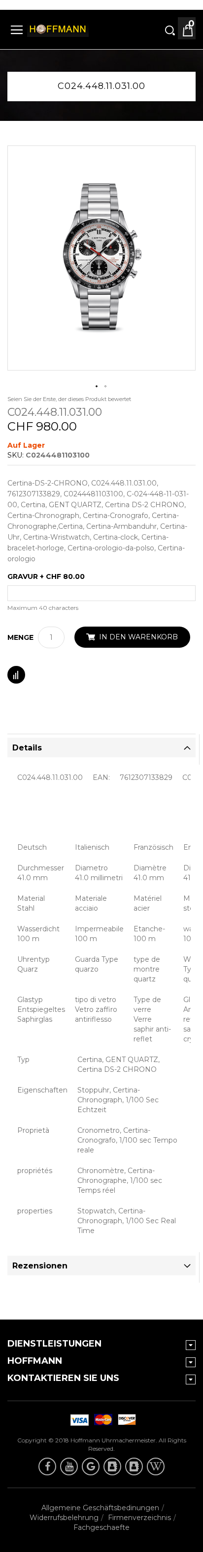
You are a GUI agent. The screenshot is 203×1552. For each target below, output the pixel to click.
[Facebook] (47, 1466)
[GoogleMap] (91, 1466)
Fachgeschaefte (101, 1527)
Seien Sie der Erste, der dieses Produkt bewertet (69, 399)
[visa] (101, 1419)
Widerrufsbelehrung (64, 1517)
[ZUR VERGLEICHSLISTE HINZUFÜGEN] (16, 675)
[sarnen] (134, 1466)
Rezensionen (40, 1265)
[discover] (78, 1419)
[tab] (101, 747)
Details (27, 747)
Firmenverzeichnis (139, 1517)
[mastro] (125, 1419)
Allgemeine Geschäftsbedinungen (100, 1507)
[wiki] (156, 1466)
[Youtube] (69, 1466)
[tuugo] (112, 1466)
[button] (97, 386)
